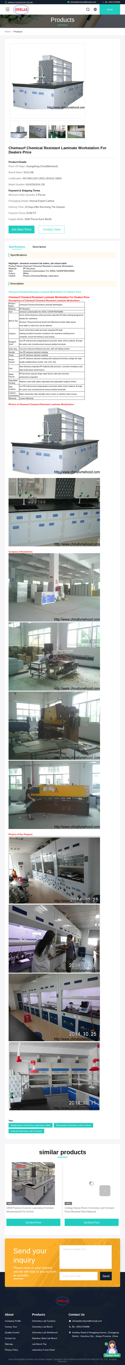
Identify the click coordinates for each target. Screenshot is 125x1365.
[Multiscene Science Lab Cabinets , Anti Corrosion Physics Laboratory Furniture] (92, 1183)
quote (110, 9)
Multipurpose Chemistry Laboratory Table (30, 1125)
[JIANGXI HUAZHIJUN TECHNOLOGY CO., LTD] (21, 9)
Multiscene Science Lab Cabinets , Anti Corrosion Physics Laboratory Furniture (91, 1210)
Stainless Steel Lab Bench (44, 1338)
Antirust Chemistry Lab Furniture (26, 1131)
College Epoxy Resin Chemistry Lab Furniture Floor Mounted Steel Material (31, 1210)
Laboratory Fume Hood (43, 1350)
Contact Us (10, 1338)
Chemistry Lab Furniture (43, 1321)
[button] (20, 1190)
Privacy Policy (11, 1350)
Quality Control (12, 1332)
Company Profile (13, 1321)
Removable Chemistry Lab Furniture (73, 1125)
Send (105, 1276)
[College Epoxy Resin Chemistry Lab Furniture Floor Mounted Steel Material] (33, 1183)
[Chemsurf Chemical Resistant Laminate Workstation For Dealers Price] (47, 81)
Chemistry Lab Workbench (45, 1332)
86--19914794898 (112, 2)
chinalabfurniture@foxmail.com (83, 2)
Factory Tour (11, 1326)
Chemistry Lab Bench (42, 1326)
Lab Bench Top (39, 1344)
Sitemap (9, 1344)
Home (8, 31)
